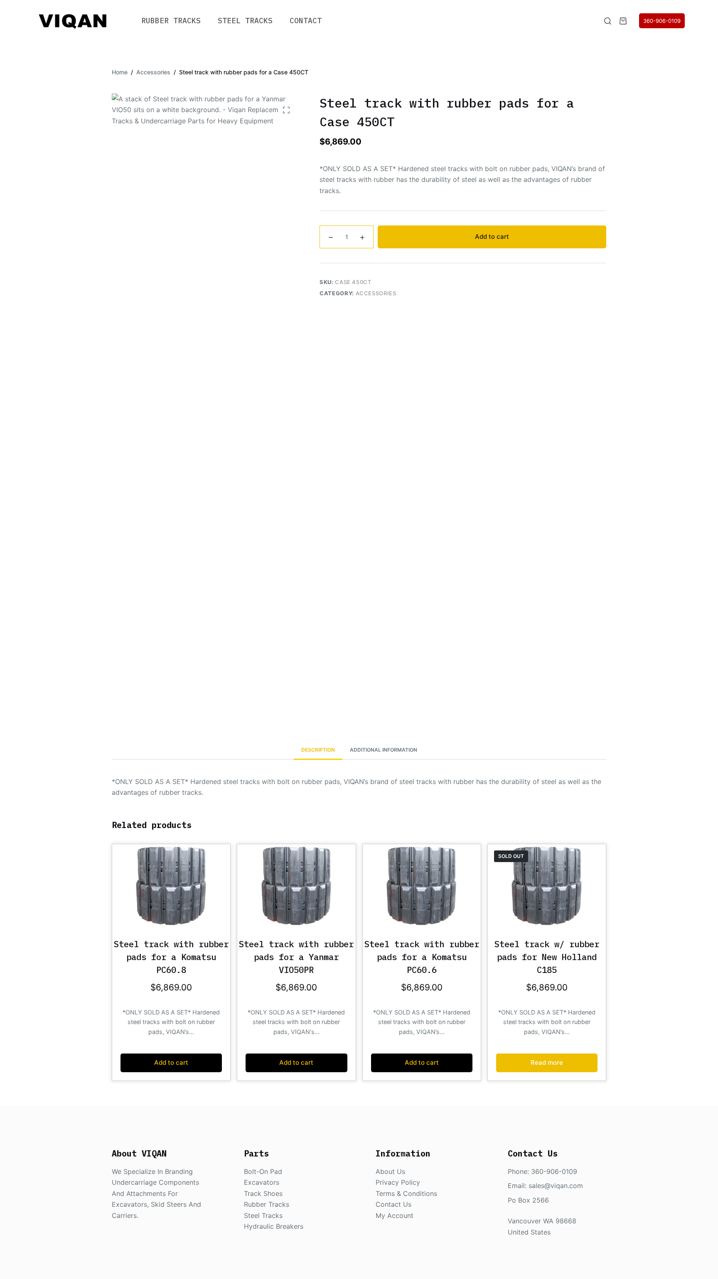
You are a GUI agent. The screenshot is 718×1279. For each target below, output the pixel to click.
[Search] (607, 21)
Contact (306, 20)
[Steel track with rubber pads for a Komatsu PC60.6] (422, 885)
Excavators (261, 1182)
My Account (394, 1215)
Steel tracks (263, 1215)
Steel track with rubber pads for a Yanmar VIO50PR (296, 956)
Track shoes (263, 1193)
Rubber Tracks (171, 20)
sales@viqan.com (556, 1185)
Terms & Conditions (406, 1193)
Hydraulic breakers (273, 1226)
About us (390, 1171)
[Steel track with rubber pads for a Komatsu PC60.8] (171, 885)
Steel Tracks (245, 20)
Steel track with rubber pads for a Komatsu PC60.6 (421, 956)
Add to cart (492, 236)
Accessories (376, 292)
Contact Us (393, 1204)
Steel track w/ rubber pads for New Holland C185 (546, 956)
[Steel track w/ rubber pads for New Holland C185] (547, 885)
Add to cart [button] (171, 1062)
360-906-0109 (662, 20)
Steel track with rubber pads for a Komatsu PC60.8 (171, 956)
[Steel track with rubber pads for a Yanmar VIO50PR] (296, 885)
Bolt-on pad (263, 1171)
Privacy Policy (398, 1182)
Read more (547, 1062)
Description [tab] (318, 750)
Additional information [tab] (383, 750)
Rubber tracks (266, 1204)
